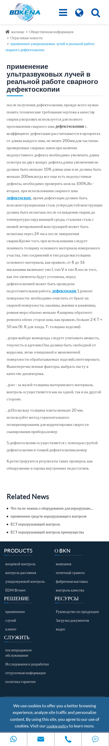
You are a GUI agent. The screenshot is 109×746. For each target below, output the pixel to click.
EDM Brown (15, 590)
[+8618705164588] (13, 739)
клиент (10, 629)
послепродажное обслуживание (18, 652)
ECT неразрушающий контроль (35, 524)
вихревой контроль (20, 564)
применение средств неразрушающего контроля (48, 516)
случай (10, 620)
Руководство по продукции (77, 611)
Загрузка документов (72, 620)
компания (63, 564)
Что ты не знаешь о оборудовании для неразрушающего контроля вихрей (52, 508)
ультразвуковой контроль (25, 581)
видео (60, 629)
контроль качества (70, 590)
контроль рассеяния (20, 572)
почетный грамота (70, 572)
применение (15, 611)
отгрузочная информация (25, 672)
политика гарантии (20, 681)
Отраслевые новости (26, 38)
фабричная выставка (72, 581)
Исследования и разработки (27, 664)
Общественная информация (51, 31)
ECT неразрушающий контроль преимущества (47, 532)
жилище (17, 31)
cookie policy (57, 726)
